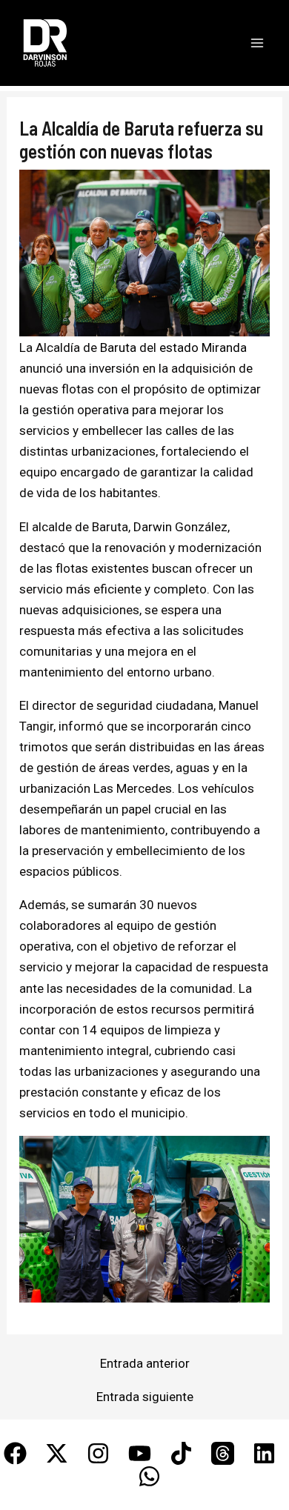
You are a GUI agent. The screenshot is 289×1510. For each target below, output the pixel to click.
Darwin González (180, 526)
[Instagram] (98, 1453)
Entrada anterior (145, 1363)
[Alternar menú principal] (258, 43)
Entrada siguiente (144, 1397)
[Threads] (222, 1453)
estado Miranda (201, 347)
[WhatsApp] (149, 1476)
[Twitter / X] (56, 1453)
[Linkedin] (264, 1453)
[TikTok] (181, 1453)
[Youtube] (139, 1453)
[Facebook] (15, 1453)
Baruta (118, 347)
